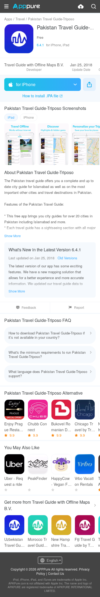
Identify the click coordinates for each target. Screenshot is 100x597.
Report (79, 307)
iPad (11, 117)
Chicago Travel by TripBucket (84, 427)
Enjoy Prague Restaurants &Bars (13, 427)
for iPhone (25, 84)
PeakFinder (37, 478)
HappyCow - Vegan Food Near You (60, 481)
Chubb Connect (37, 426)
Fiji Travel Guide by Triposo (85, 542)
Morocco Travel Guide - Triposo (37, 542)
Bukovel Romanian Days (61, 427)
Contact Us (56, 573)
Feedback (29, 307)
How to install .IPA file (40, 95)
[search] (93, 6)
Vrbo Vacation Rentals (84, 481)
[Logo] (26, 6)
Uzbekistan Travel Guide (14, 542)
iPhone (28, 117)
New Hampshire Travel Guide (61, 542)
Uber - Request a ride (13, 481)
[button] (6, 6)
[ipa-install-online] (80, 6)
